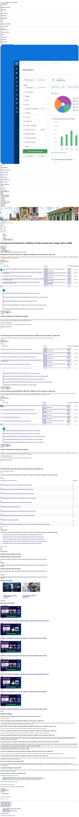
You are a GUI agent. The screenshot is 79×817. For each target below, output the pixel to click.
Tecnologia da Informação (37, 559)
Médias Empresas (3, 15)
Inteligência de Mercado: (7, 777)
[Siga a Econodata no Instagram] (1, 799)
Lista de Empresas (3, 36)
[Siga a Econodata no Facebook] (6, 799)
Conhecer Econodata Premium (6, 322)
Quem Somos (2, 188)
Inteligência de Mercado (4, 179)
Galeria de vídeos (3, 181)
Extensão (2, 34)
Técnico (43, 559)
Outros (46, 559)
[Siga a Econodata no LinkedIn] (4, 799)
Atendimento (8, 559)
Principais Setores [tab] (3, 471)
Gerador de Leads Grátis (4, 32)
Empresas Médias (6, 809)
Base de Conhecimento (4, 184)
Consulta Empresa (3, 41)
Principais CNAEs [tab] (10, 471)
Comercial (12, 559)
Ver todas (11, 44)
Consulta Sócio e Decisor (5, 44)
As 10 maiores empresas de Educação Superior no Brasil (29, 596)
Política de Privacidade (4, 813)
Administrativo (3, 559)
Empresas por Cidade (7, 811)
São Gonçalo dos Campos (8, 238)
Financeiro (16, 559)
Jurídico (19, 559)
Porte (1, 228)
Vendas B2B (8, 769)
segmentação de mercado (59, 753)
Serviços (2, 21)
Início (4, 233)
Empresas (5, 235)
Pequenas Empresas (4, 13)
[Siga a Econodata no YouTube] (8, 799)
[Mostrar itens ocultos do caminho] (4, 236)
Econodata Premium (21, 786)
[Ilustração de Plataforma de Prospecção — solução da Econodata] (39, 104)
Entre (2, 192)
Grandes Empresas (3, 17)
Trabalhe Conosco (3, 190)
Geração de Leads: (6, 778)
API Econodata (3, 9)
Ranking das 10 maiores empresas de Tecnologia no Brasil (10, 596)
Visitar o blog (3, 600)
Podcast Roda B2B (3, 167)
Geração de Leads (3, 177)
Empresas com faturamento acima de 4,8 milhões (12, 808)
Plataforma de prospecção (5, 7)
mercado (76, 256)
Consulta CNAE (3, 39)
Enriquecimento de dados (5, 169)
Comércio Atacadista (4, 26)
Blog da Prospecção (4, 174)
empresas (67, 319)
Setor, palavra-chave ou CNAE (6, 222)
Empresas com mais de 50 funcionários (10, 810)
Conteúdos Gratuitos (4, 172)
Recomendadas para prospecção (21, 252)
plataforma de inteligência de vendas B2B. (8, 771)
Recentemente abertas (11, 252)
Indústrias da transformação (5, 23)
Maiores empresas (3, 252)
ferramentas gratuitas (9, 753)
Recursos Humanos (28, 559)
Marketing (23, 559)
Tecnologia (2, 28)
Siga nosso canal (4, 605)
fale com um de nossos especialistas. (23, 749)
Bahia (4, 237)
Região (1, 225)
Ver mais (2, 566)
